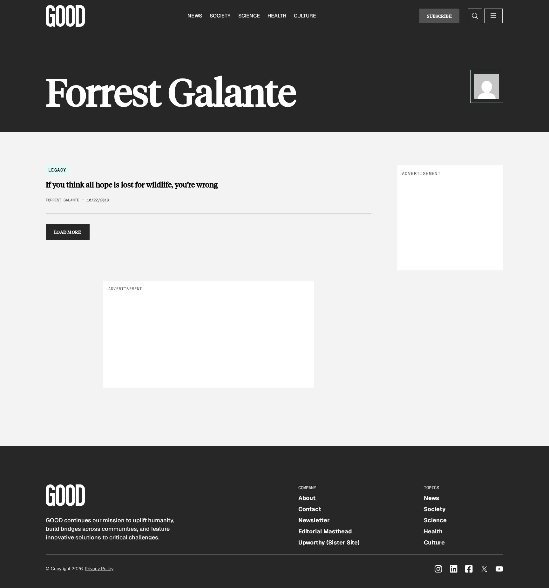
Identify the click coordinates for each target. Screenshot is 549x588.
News (194, 15)
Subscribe (439, 16)
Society (220, 15)
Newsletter (314, 520)
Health (277, 15)
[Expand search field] (475, 16)
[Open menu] (493, 16)
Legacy (57, 170)
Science (249, 15)
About (306, 498)
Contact (309, 509)
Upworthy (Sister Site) (329, 542)
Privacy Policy (99, 568)
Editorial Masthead (325, 531)
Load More (67, 232)
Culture (305, 15)
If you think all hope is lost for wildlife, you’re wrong (132, 184)
